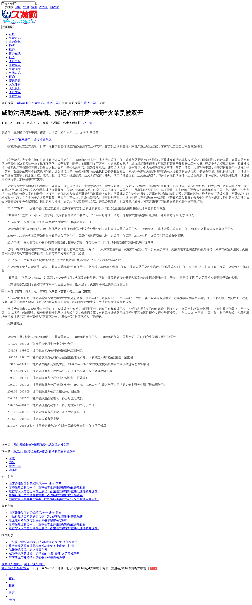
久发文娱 (15, 92)
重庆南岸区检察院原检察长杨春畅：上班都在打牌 (41, 545)
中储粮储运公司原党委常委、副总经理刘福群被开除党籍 (46, 495)
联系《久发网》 (11, 564)
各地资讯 (15, 72)
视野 (12, 49)
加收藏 (54, 7)
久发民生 (15, 61)
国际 (12, 462)
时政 (12, 458)
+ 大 (89, 122)
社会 (12, 57)
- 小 (84, 122)
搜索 (12, 585)
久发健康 (15, 69)
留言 (34, 7)
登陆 (18, 7)
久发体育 (15, 84)
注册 (26, 7)
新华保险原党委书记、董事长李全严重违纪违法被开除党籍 (47, 487)
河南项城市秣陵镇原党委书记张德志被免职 (41, 444)
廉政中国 (53, 102)
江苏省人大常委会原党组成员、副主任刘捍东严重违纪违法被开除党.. (54, 491)
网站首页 (23, 102)
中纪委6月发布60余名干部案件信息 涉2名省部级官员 (43, 542)
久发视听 (15, 88)
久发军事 (15, 96)
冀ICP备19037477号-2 (15, 568)
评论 (12, 76)
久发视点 (15, 65)
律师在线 (15, 53)
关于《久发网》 (34, 564)
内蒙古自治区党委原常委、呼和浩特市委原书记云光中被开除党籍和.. (54, 499)
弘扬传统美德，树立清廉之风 (28, 549)
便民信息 (15, 80)
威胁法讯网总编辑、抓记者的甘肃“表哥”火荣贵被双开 (44, 553)
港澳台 (13, 470)
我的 (12, 599)
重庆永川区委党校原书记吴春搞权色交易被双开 (44, 451)
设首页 (43, 7)
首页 (12, 34)
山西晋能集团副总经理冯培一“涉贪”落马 (35, 483)
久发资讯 (15, 38)
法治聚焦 (15, 41)
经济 (12, 45)
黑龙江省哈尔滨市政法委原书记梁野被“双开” (38, 520)
